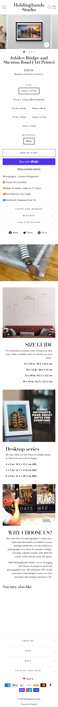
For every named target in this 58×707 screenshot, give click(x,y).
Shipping (18, 74)
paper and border (29, 209)
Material (29, 135)
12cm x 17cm (39, 117)
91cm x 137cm (29, 91)
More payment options (28, 169)
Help (28, 661)
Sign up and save (28, 671)
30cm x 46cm (39, 108)
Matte (29, 141)
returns (29, 216)
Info (28, 651)
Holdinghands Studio (29, 7)
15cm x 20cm (19, 117)
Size (29, 85)
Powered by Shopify (29, 704)
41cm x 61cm (19, 108)
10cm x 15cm (29, 126)
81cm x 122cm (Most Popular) (29, 99)
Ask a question (28, 222)
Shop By (28, 641)
